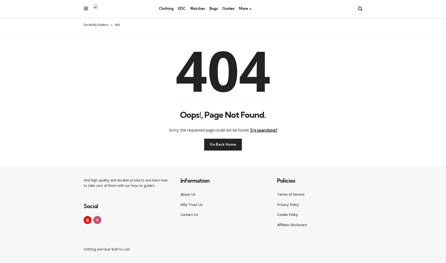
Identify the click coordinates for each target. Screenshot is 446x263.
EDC (181, 8)
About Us (187, 194)
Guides (228, 8)
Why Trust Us (191, 204)
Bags (214, 8)
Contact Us (189, 214)
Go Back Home (223, 144)
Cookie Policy (287, 214)
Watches (197, 8)
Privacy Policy (288, 204)
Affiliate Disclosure (292, 224)
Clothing (166, 8)
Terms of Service (291, 194)
